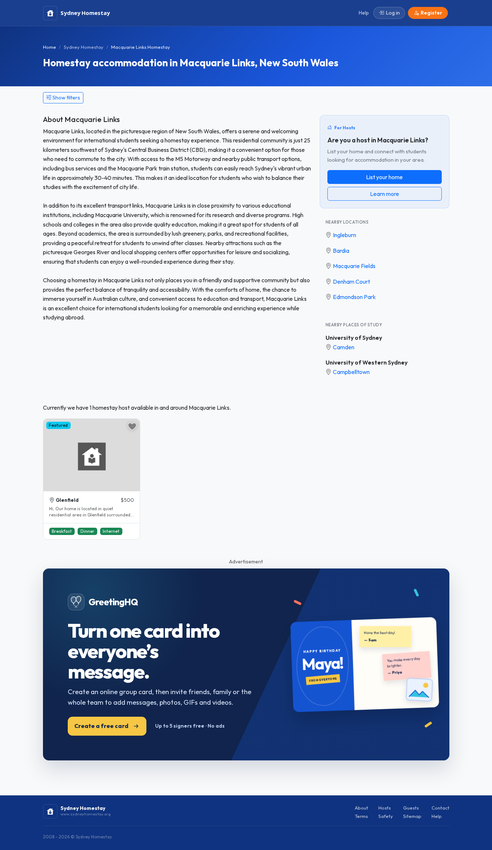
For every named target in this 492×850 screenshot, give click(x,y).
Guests (411, 808)
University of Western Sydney (367, 362)
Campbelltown (351, 371)
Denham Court (351, 281)
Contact (440, 808)
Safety (385, 816)
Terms (361, 816)
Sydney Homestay (83, 47)
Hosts (384, 808)
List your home (384, 177)
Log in (393, 12)
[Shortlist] (132, 426)
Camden (343, 347)
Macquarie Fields (354, 265)
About (361, 808)
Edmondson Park (354, 296)
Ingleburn (344, 235)
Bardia (341, 250)
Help (437, 816)
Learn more (384, 193)
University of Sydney (354, 337)
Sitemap (412, 816)
